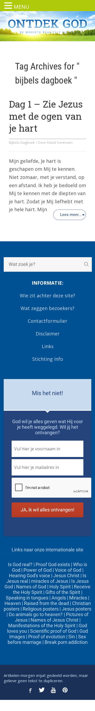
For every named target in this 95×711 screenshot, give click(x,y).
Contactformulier (47, 321)
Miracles (78, 598)
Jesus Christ (66, 575)
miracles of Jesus (49, 581)
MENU (21, 6)
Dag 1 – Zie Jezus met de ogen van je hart (46, 116)
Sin (71, 636)
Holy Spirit (60, 586)
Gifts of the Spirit (62, 592)
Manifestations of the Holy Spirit (41, 625)
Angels (58, 598)
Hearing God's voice (29, 575)
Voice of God (68, 570)
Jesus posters (76, 609)
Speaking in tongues (27, 598)
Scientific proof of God (53, 631)
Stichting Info (47, 359)
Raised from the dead (46, 603)
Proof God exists (53, 564)
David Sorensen (60, 142)
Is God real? (20, 564)
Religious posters (41, 609)
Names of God (31, 586)
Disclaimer (48, 333)
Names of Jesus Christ (54, 620)
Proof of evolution (46, 636)
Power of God (37, 570)
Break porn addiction (66, 642)
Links (48, 346)
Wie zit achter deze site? (47, 295)
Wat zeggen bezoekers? (47, 308)
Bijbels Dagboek (22, 142)
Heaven (12, 603)
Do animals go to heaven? (36, 614)
